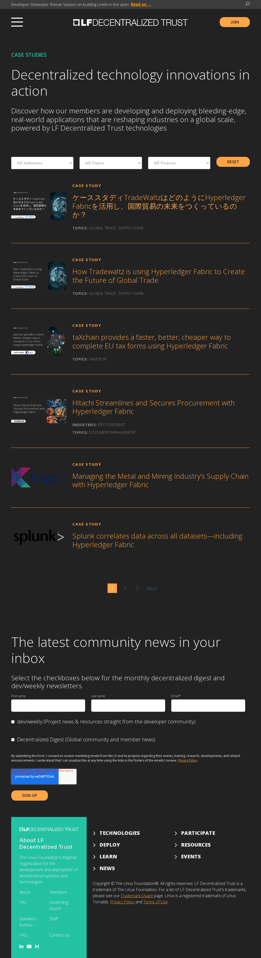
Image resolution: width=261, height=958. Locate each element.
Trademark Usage (137, 895)
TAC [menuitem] (23, 902)
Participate (198, 833)
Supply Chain (130, 227)
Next (151, 588)
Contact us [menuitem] (59, 935)
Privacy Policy (187, 760)
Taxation (97, 358)
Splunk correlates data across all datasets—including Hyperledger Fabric (157, 540)
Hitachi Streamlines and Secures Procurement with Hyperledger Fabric (153, 407)
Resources (196, 844)
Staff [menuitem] (53, 918)
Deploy (109, 844)
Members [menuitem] (58, 892)
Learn (108, 856)
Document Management (112, 432)
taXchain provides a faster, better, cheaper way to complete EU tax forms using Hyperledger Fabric (151, 341)
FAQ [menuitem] (23, 935)
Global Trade (102, 227)
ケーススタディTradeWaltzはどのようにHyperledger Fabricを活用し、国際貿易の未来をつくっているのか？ (159, 205)
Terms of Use (155, 902)
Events (191, 856)
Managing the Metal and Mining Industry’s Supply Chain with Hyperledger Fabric (160, 480)
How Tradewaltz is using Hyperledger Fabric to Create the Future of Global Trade (158, 275)
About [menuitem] (24, 892)
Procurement (111, 424)
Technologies (119, 833)
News (107, 868)
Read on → (141, 4)
